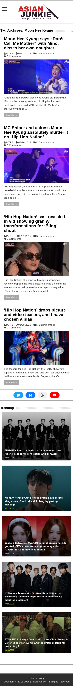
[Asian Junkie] (36, 11)
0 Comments (14, 56)
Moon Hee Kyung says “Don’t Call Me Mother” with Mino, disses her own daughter (34, 43)
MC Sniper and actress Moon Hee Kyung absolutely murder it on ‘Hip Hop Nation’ (36, 132)
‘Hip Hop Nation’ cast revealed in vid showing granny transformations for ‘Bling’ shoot (34, 223)
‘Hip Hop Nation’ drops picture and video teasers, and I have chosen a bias (35, 315)
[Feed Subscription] (72, 30)
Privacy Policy (36, 678)
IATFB (9, 53)
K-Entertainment (45, 53)
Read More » (11, 115)
